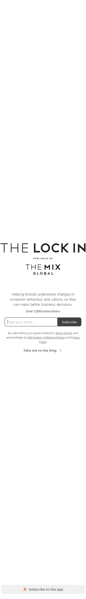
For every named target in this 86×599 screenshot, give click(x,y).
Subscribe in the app (46, 589)
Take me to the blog (40, 350)
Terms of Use (63, 333)
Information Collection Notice (46, 337)
